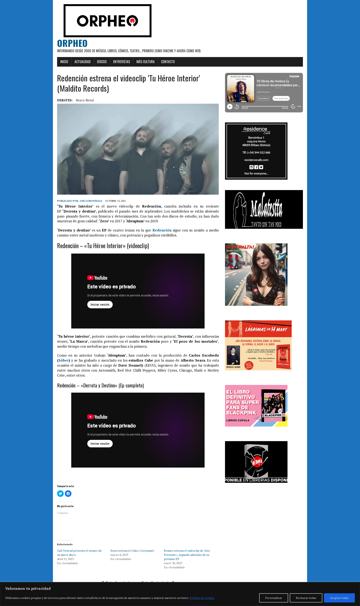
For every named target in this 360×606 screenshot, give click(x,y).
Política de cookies (202, 598)
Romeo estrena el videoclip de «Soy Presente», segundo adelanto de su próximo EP (187, 555)
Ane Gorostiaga (91, 200)
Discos (102, 61)
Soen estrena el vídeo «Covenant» (132, 550)
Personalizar (273, 598)
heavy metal (85, 100)
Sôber (64, 360)
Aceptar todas (339, 598)
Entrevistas (121, 61)
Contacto (168, 61)
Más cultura (145, 61)
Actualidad (83, 61)
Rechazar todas (306, 598)
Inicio (64, 61)
